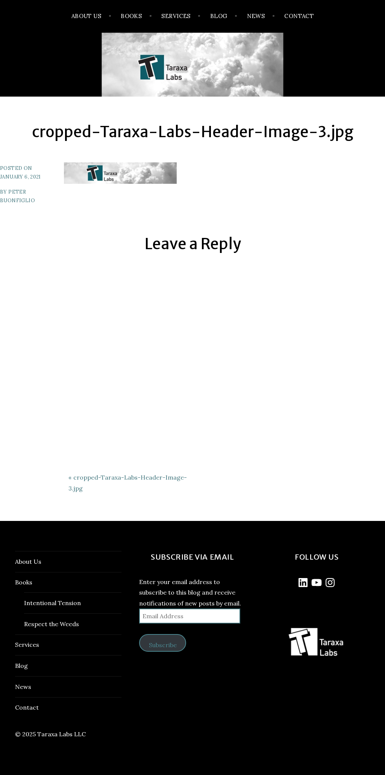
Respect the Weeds (51, 624)
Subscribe (163, 645)
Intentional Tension (52, 603)
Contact (299, 16)
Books (131, 16)
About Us (86, 16)
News (256, 16)
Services (176, 16)
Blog (218, 16)
